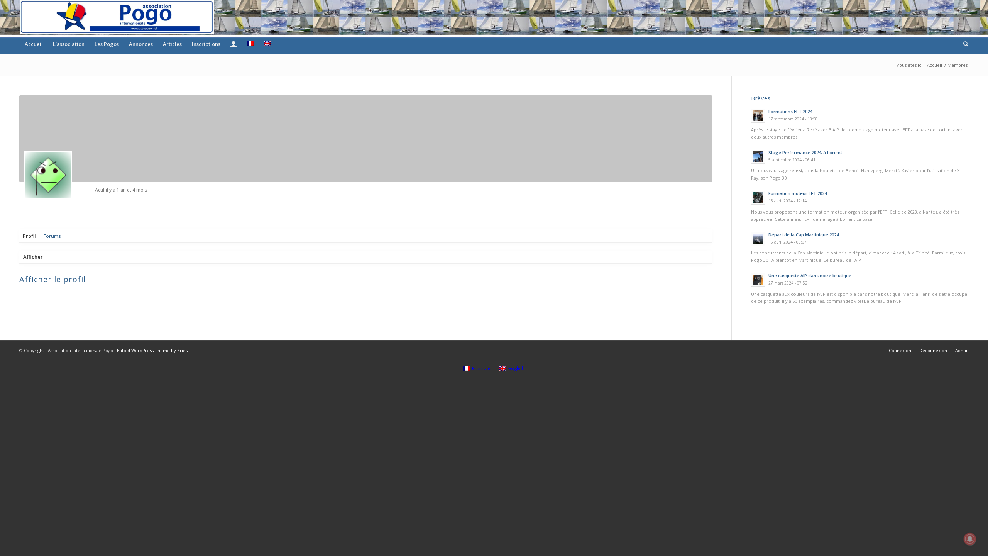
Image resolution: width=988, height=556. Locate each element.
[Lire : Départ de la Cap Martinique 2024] (758, 239)
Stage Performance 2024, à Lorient (805, 152)
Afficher (33, 256)
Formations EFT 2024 (790, 111)
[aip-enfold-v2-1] (117, 17)
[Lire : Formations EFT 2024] (758, 116)
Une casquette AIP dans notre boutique (809, 275)
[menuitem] (34, 44)
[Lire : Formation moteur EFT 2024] (758, 198)
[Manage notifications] (970, 539)
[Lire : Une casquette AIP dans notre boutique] (758, 280)
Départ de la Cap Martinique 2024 (803, 234)
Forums (52, 235)
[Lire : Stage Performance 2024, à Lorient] (758, 157)
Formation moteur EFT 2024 (797, 193)
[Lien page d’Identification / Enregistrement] (233, 44)
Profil (29, 235)
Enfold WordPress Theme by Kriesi (153, 350)
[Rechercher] (963, 44)
